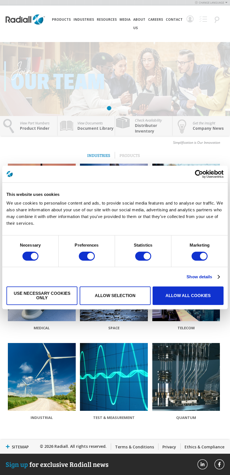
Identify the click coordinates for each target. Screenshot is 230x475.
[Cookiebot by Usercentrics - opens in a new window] (199, 174)
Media (124, 19)
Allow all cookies (188, 295)
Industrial (42, 417)
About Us (139, 23)
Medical (42, 327)
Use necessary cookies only (42, 295)
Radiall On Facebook (219, 464)
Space (113, 327)
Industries (83, 19)
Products (61, 19)
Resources (107, 19)
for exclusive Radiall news (57, 464)
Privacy (169, 446)
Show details (199, 276)
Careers (155, 19)
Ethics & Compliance (204, 446)
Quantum (186, 417)
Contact (174, 19)
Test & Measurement (114, 417)
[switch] (87, 256)
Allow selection (115, 295)
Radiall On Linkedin (202, 464)
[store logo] (25, 28)
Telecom (186, 327)
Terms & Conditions (134, 446)
